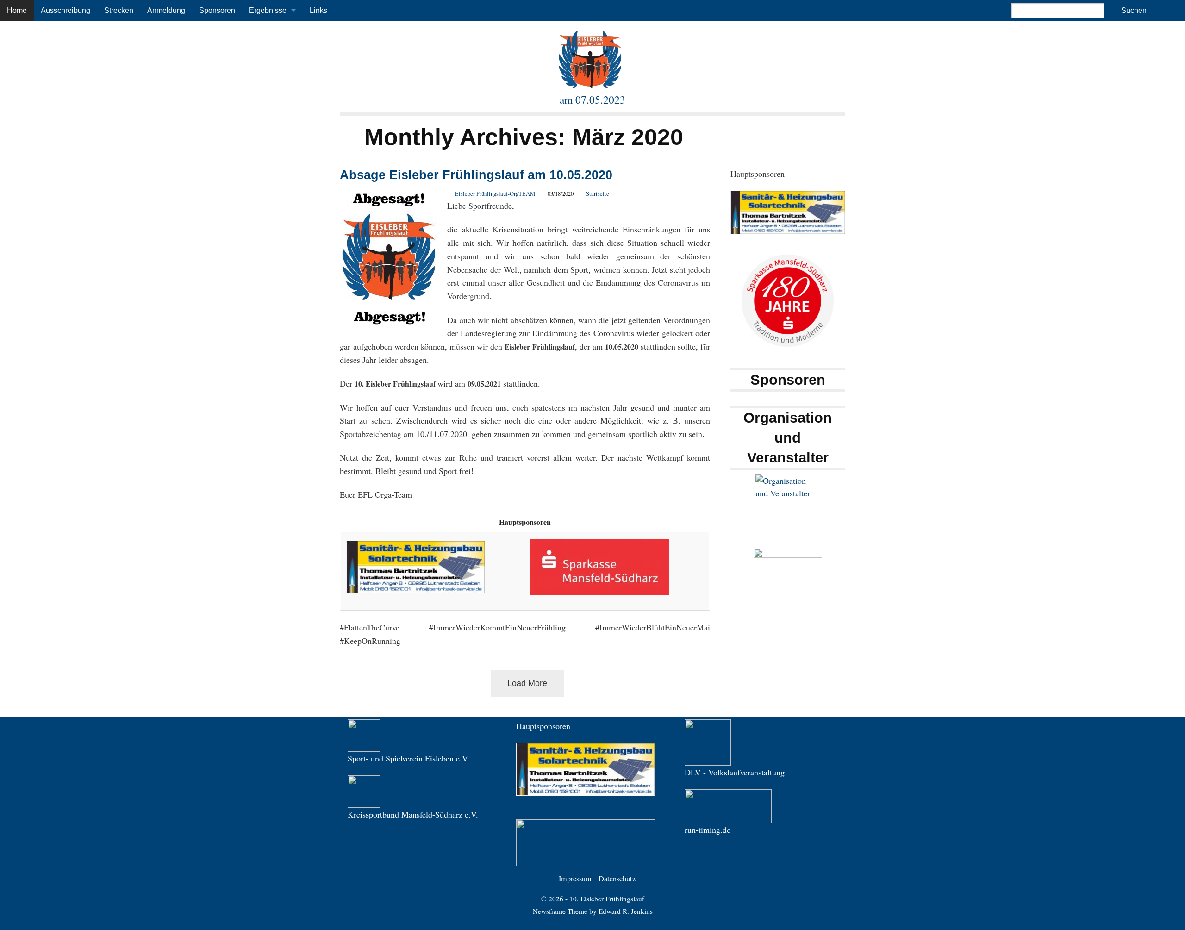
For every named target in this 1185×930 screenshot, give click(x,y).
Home (17, 10)
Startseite (597, 194)
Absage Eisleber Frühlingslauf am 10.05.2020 (476, 175)
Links (318, 10)
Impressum (575, 879)
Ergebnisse (268, 10)
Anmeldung (166, 10)
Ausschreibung (65, 10)
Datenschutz (617, 879)
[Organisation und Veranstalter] (787, 506)
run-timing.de (707, 829)
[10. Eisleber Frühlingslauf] (590, 58)
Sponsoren (217, 10)
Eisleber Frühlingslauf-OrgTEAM (495, 194)
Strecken (118, 10)
